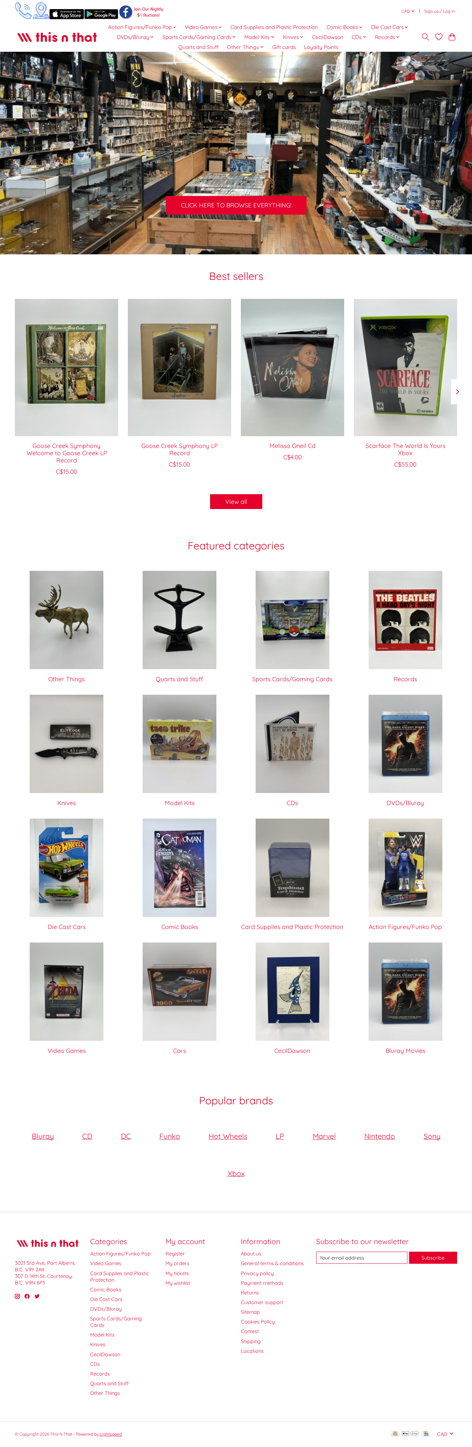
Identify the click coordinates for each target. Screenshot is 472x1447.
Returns (250, 1292)
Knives (66, 802)
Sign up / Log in (439, 11)
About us (251, 1253)
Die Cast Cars (67, 926)
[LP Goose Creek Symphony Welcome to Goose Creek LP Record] (66, 367)
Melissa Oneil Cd (292, 445)
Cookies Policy (258, 1321)
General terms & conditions (272, 1263)
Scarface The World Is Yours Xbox (405, 448)
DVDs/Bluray (405, 802)
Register (175, 1253)
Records (405, 679)
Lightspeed (111, 1434)
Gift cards (284, 47)
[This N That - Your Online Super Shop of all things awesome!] (57, 37)
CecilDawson (327, 37)
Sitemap (250, 1312)
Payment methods (262, 1283)
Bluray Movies (405, 1050)
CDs (292, 802)
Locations (252, 1351)
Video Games (67, 1050)
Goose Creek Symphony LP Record (179, 448)
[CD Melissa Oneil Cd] (292, 367)
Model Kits (180, 802)
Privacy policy (257, 1273)
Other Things (66, 679)
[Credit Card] (426, 1434)
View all (236, 501)
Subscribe (433, 1257)
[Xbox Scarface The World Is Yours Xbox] (405, 367)
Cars (179, 1050)
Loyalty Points (321, 47)
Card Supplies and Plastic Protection (274, 27)
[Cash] (395, 1434)
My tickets (177, 1273)
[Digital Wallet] (410, 1434)
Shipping (251, 1341)
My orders (177, 1263)
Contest (250, 1331)
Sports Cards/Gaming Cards (292, 679)
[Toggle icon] (426, 37)
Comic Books (179, 926)
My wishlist (178, 1283)
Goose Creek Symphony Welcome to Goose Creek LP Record (67, 452)
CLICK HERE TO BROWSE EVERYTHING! (236, 205)
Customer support (262, 1302)
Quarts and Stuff (198, 47)
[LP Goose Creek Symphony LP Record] (179, 367)
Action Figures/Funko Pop (405, 926)
